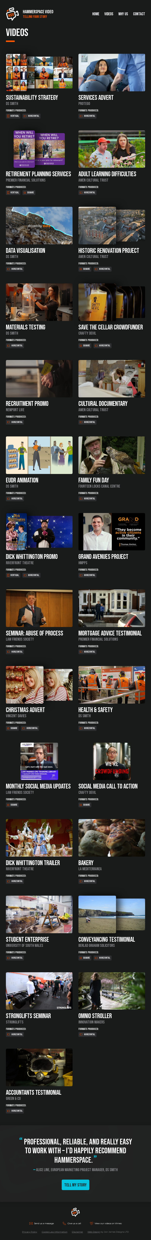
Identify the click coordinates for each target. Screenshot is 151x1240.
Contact (139, 14)
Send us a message (44, 1223)
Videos (108, 14)
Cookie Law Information (54, 1231)
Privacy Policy (29, 1231)
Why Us (123, 14)
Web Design (93, 1231)
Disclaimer (77, 1231)
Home (95, 14)
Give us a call (74, 1223)
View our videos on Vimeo (108, 1223)
